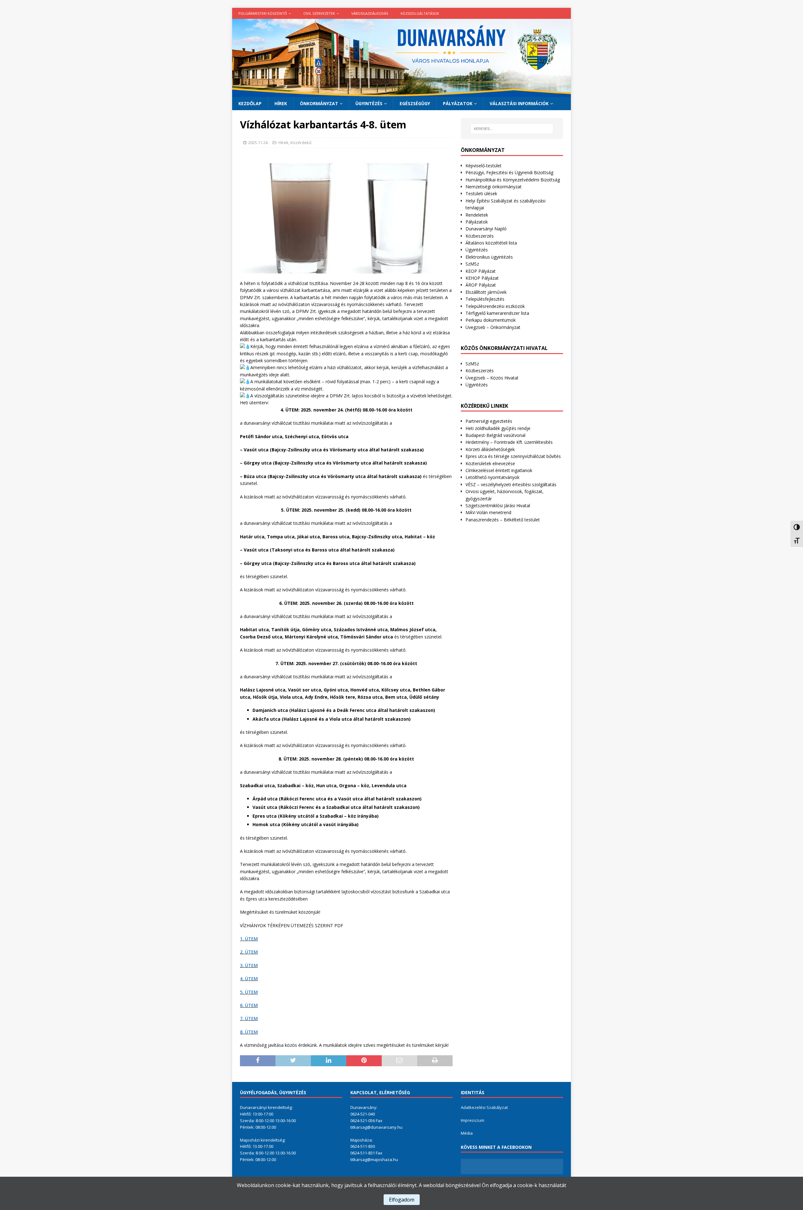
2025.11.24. (258, 142)
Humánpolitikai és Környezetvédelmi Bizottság (512, 180)
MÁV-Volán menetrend (488, 512)
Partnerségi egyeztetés (488, 421)
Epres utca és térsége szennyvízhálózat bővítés (513, 456)
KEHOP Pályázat (482, 278)
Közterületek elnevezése (490, 463)
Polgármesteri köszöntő (262, 13)
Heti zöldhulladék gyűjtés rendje (497, 428)
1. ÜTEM (249, 939)
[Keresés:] (512, 128)
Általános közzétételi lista (491, 243)
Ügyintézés (368, 103)
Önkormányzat (319, 103)
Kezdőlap (250, 103)
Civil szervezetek (319, 13)
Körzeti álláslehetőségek (490, 449)
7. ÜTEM (249, 1018)
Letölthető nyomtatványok (492, 477)
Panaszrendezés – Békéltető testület (502, 520)
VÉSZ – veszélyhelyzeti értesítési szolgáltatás (510, 484)
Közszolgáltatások (420, 13)
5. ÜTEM (249, 992)
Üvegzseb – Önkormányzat (492, 327)
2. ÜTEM (249, 952)
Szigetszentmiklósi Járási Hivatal (497, 505)
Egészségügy (415, 103)
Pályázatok (457, 103)
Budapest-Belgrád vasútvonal (495, 435)
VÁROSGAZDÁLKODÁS (369, 13)
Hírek (280, 103)
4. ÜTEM (249, 978)
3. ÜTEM (249, 965)
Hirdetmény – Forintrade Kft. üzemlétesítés (509, 442)
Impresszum (472, 1120)
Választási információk (519, 103)
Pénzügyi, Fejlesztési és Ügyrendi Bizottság (509, 172)
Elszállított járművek (486, 292)
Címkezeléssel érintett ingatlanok (498, 470)
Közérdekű (300, 142)
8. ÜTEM (249, 1032)
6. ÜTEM (249, 1005)
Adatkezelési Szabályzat (484, 1107)
